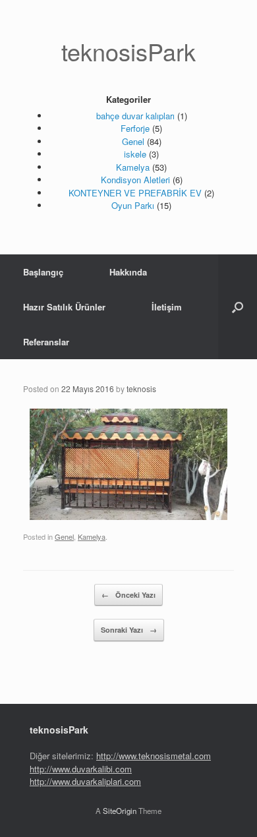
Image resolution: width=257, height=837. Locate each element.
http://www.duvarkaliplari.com (85, 781)
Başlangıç (43, 272)
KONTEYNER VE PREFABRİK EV (135, 193)
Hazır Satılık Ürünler (64, 307)
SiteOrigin (119, 810)
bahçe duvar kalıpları (135, 115)
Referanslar (46, 341)
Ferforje (135, 128)
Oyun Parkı (132, 205)
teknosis (141, 388)
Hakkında (128, 272)
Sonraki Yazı (129, 630)
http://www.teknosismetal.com (153, 755)
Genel (133, 141)
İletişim (167, 307)
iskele (135, 154)
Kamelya (133, 167)
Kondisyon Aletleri (135, 179)
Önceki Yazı (128, 595)
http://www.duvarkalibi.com (81, 769)
